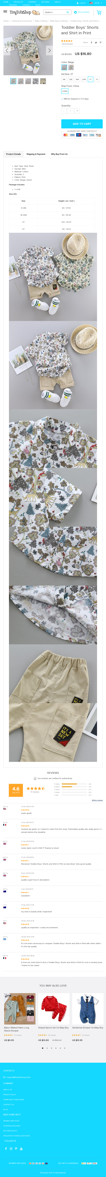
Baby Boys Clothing (58, 21)
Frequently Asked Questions (16, 1136)
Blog (38, 5)
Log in (82, 3)
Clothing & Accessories (22, 21)
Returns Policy (10, 1131)
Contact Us (8, 1105)
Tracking (13, 5)
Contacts (8, 1070)
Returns (45, 2)
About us (7, 1090)
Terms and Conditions (13, 1100)
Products (18, 2)
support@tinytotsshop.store (19, 1077)
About (58, 2)
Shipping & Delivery (11, 1126)
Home (5, 2)
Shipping (32, 2)
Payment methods (11, 1121)
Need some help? (12, 1114)
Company (8, 1083)
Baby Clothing (41, 21)
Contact (26, 5)
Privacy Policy (9, 1095)
